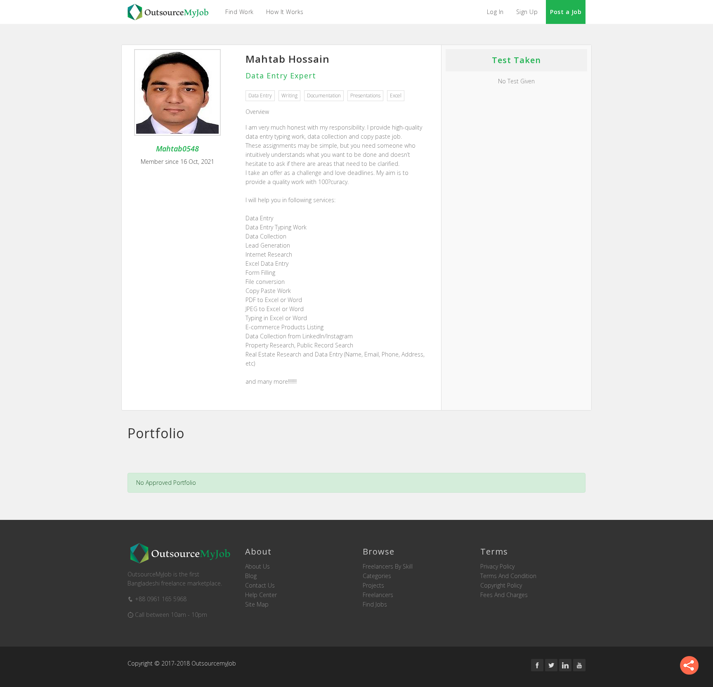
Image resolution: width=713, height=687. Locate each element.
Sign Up (527, 12)
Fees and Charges (504, 595)
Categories (377, 576)
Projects (373, 585)
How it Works (285, 12)
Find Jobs (375, 604)
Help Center (261, 595)
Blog (251, 576)
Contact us (260, 585)
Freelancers (378, 595)
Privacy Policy (497, 566)
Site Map (257, 604)
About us (257, 566)
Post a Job (565, 12)
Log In (495, 12)
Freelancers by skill (388, 566)
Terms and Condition (508, 576)
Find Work (239, 12)
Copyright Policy (501, 585)
